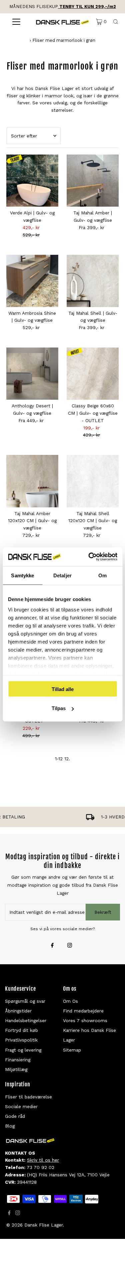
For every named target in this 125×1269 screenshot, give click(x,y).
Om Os (70, 1001)
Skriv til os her (43, 1160)
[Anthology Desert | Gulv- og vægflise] (32, 374)
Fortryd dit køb (21, 1030)
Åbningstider (18, 1010)
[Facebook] (52, 946)
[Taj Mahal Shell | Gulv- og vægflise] (93, 281)
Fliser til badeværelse (28, 1096)
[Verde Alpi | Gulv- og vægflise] (32, 181)
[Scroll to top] (111, 1255)
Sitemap (72, 1050)
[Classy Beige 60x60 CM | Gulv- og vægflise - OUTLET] (93, 374)
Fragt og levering (23, 1050)
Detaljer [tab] (62, 575)
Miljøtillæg (16, 1069)
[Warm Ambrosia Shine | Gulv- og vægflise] (32, 281)
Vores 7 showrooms (85, 1020)
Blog (10, 1126)
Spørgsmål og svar (25, 1001)
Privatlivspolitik (21, 1040)
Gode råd (15, 1116)
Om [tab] (102, 575)
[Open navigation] (16, 21)
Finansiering (17, 1059)
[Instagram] (70, 946)
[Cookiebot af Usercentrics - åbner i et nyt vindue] (89, 557)
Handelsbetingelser (25, 1020)
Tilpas (59, 708)
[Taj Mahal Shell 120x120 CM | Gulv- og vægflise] (93, 481)
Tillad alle (63, 689)
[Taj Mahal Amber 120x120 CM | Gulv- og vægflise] (32, 481)
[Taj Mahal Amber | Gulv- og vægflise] (93, 181)
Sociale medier (21, 1106)
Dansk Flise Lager (43, 1225)
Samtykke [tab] (22, 575)
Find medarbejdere (83, 1010)
